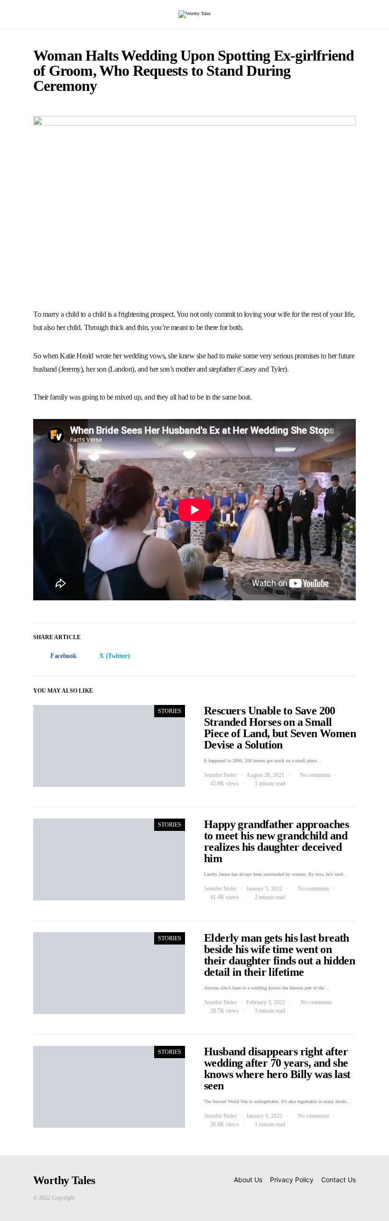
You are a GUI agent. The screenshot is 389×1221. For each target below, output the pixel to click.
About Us (248, 1180)
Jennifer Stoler (220, 775)
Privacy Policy (292, 1180)
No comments (315, 775)
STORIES (169, 711)
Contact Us (338, 1180)
